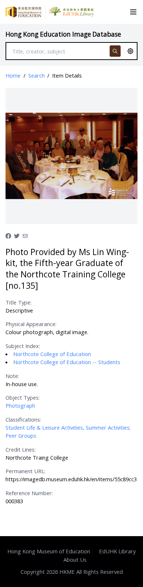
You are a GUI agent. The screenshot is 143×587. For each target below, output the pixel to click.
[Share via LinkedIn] (25, 235)
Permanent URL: (25, 471)
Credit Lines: (21, 449)
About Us (75, 559)
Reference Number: (29, 493)
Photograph (20, 405)
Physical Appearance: (31, 324)
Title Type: (19, 302)
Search (36, 75)
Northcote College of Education (52, 354)
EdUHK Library (117, 551)
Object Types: (23, 397)
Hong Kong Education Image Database (63, 34)
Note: (12, 376)
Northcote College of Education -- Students (66, 362)
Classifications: (23, 419)
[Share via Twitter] (16, 235)
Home (13, 75)
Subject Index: (23, 345)
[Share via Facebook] (8, 235)
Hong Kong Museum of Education (48, 551)
